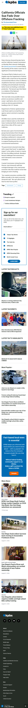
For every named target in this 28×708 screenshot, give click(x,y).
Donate (14, 473)
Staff (4, 650)
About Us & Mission (7, 631)
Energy (19, 185)
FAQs (4, 669)
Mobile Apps (6, 642)
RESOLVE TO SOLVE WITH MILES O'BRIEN (12, 359)
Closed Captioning (7, 663)
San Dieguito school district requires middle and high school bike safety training (13, 421)
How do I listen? (7, 672)
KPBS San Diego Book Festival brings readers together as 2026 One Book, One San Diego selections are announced (14, 504)
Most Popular (7, 367)
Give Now (22, 2)
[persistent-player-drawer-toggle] (26, 706)
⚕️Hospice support (9, 197)
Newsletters (6, 633)
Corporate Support (7, 684)
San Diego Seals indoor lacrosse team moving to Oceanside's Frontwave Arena (14, 536)
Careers (5, 636)
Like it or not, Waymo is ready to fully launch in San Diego (13, 389)
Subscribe (14, 261)
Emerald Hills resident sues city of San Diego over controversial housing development (14, 412)
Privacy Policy (6, 647)
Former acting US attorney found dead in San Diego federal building (13, 396)
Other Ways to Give (7, 693)
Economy (3, 531)
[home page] (11, 2)
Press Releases (6, 645)
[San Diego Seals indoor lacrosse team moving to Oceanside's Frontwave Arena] (14, 523)
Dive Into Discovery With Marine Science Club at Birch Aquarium (12, 330)
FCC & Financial (7, 639)
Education (4, 595)
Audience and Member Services (10, 660)
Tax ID (4, 696)
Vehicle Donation (7, 698)
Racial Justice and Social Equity (9, 562)
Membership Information (9, 690)
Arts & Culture (5, 499)
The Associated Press (10, 22)
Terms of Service (7, 653)
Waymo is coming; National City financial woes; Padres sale (12, 301)
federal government (10, 66)
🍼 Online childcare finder (11, 203)
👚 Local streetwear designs (11, 200)
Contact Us (5, 666)
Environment (10, 185)
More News (6, 481)
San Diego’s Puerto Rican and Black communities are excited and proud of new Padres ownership (13, 403)
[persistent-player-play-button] (2, 706)
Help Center (6, 677)
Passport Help (6, 674)
